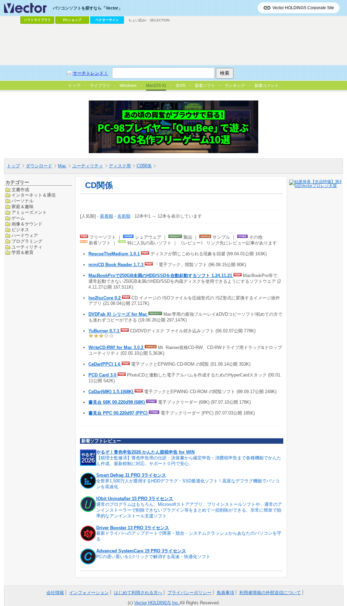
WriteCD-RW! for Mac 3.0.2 (116, 347)
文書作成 (20, 189)
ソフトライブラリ (37, 20)
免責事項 (225, 592)
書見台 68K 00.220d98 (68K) (117, 402)
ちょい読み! (137, 20)
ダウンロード (39, 165)
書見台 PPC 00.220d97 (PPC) (118, 413)
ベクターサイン (107, 20)
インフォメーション (89, 592)
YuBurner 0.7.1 (104, 330)
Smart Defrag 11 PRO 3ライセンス (131, 475)
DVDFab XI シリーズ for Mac (118, 314)
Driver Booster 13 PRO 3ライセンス (132, 527)
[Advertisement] (173, 44)
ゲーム (18, 218)
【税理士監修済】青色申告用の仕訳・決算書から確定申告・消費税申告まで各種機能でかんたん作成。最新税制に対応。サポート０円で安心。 (188, 460)
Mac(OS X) (156, 85)
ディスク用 (120, 165)
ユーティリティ (87, 165)
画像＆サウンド (27, 223)
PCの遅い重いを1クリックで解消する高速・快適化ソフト (153, 556)
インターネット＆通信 (34, 195)
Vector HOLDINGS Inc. (157, 602)
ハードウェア (25, 235)
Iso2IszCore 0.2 (105, 297)
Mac (62, 165)
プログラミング (27, 241)
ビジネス (20, 229)
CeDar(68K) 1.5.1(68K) (111, 391)
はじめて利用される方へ (138, 592)
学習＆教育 (23, 252)
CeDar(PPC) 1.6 (105, 364)
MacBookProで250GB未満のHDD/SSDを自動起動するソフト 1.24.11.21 (160, 275)
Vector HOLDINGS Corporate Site (303, 7)
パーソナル (23, 200)
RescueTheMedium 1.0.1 (114, 253)
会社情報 (55, 592)
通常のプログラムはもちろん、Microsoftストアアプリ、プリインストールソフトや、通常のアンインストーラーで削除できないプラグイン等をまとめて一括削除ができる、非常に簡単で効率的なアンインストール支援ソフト (189, 510)
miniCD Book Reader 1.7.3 (116, 264)
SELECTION (159, 20)
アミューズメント (29, 212)
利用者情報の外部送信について (270, 592)
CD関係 (144, 165)
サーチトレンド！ (90, 73)
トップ (13, 165)
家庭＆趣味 (23, 206)
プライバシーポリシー (189, 592)
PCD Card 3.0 (103, 375)
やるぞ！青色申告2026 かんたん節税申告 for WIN (145, 452)
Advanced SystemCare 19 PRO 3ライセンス (141, 550)
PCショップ (72, 20)
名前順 (123, 216)
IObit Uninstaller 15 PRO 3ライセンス (134, 498)
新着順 (106, 216)
